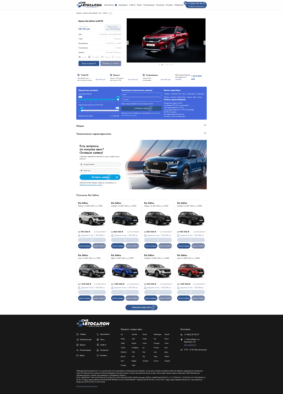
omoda (156, 348)
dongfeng (135, 348)
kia (122, 334)
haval (144, 343)
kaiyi (166, 348)
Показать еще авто (141, 307)
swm (122, 361)
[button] (159, 65)
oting (155, 356)
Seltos (105, 13)
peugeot (167, 361)
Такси (102, 339)
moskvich (124, 352)
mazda (134, 343)
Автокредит (123, 5)
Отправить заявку (141, 108)
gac (133, 356)
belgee (134, 361)
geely (123, 343)
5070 (110, 13)
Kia (100, 13)
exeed (145, 339)
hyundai (134, 334)
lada (133, 339)
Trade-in (103, 345)
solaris (167, 356)
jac (144, 348)
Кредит (82, 345)
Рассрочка (160, 5)
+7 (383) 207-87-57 (191, 334)
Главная (78, 13)
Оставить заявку (100, 177)
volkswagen (157, 334)
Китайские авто (86, 339)
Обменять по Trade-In (110, 63)
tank (133, 352)
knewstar (145, 361)
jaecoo (123, 356)
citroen (156, 361)
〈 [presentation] (127, 43)
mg (144, 356)
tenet (133, 365)
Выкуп (139, 5)
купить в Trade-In (99, 246)
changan (157, 343)
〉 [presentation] (204, 43)
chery (166, 343)
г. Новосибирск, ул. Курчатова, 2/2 (192, 342)
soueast (123, 365)
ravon (167, 339)
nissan (123, 339)
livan (155, 352)
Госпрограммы (149, 5)
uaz (155, 339)
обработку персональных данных (91, 185)
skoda (145, 334)
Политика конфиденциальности (86, 386)
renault (167, 334)
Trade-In (132, 5)
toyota (123, 348)
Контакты (169, 5)
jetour (166, 352)
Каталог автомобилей (90, 13)
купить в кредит (84, 246)
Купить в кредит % (89, 63)
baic (144, 352)
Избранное (178, 5)
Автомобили (105, 334)
